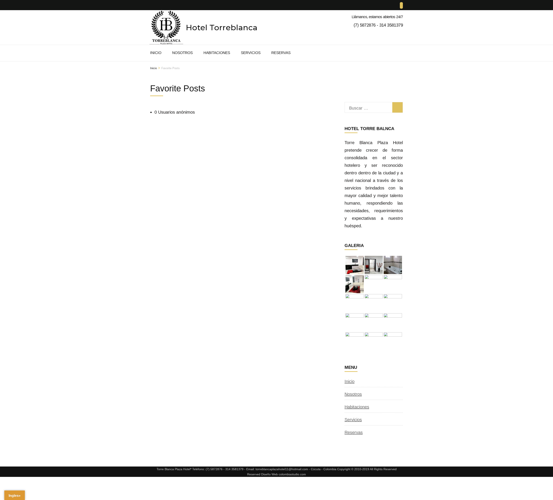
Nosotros (182, 53)
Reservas (281, 53)
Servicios (251, 53)
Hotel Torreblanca (221, 27)
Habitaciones (216, 53)
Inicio (155, 53)
